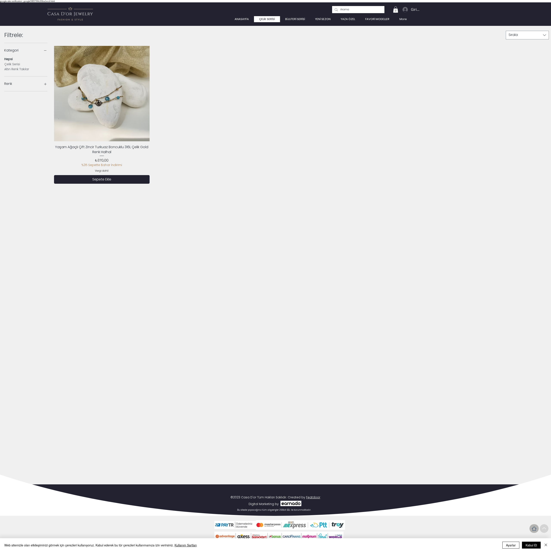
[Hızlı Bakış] (102, 93)
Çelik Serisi (12, 64)
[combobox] (527, 35)
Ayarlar (511, 545)
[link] (395, 9)
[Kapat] (545, 545)
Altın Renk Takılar (16, 69)
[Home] (534, 528)
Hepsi (8, 59)
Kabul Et (531, 545)
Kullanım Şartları (186, 545)
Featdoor (313, 497)
